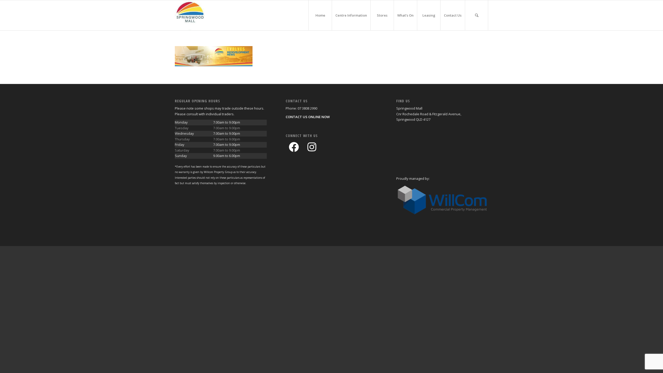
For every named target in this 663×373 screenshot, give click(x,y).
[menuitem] (320, 15)
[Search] (476, 15)
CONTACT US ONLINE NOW (308, 116)
